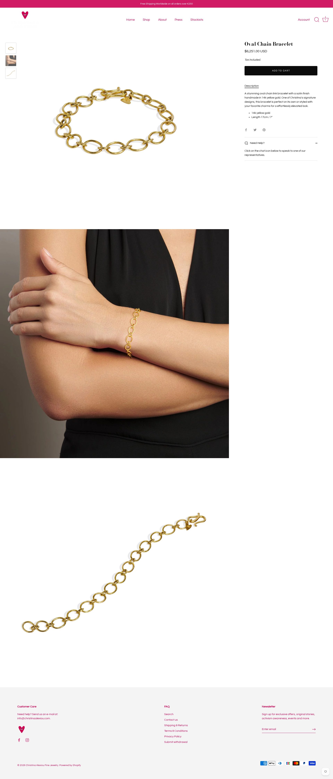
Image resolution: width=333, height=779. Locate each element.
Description (252, 85)
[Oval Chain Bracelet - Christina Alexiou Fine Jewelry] (10, 48)
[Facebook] (19, 740)
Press (178, 19)
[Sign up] (314, 729)
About (162, 19)
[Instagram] (27, 740)
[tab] (253, 86)
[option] (10, 49)
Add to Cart (281, 70)
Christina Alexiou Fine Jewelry (42, 765)
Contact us (171, 719)
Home (130, 19)
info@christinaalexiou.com (33, 718)
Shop (146, 19)
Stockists (196, 19)
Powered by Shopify (70, 765)
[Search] (317, 20)
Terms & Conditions (176, 730)
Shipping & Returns (176, 725)
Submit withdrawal (175, 742)
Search (168, 714)
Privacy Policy (172, 736)
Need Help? (256, 143)
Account (304, 19)
